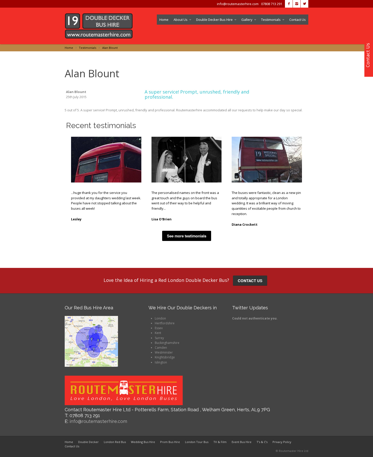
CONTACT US (250, 280)
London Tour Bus (196, 442)
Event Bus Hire (241, 442)
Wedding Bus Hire (143, 442)
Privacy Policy (282, 442)
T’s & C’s (262, 442)
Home (163, 19)
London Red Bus (115, 442)
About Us (181, 19)
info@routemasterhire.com (98, 421)
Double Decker (88, 442)
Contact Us (297, 19)
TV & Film (220, 442)
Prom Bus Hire (170, 442)
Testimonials (271, 19)
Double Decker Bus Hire (214, 19)
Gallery (246, 19)
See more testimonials (186, 236)
